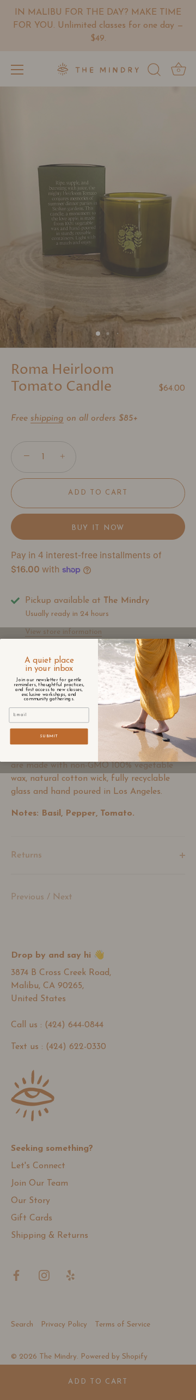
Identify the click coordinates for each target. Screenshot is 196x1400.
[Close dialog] (190, 645)
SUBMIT (49, 736)
